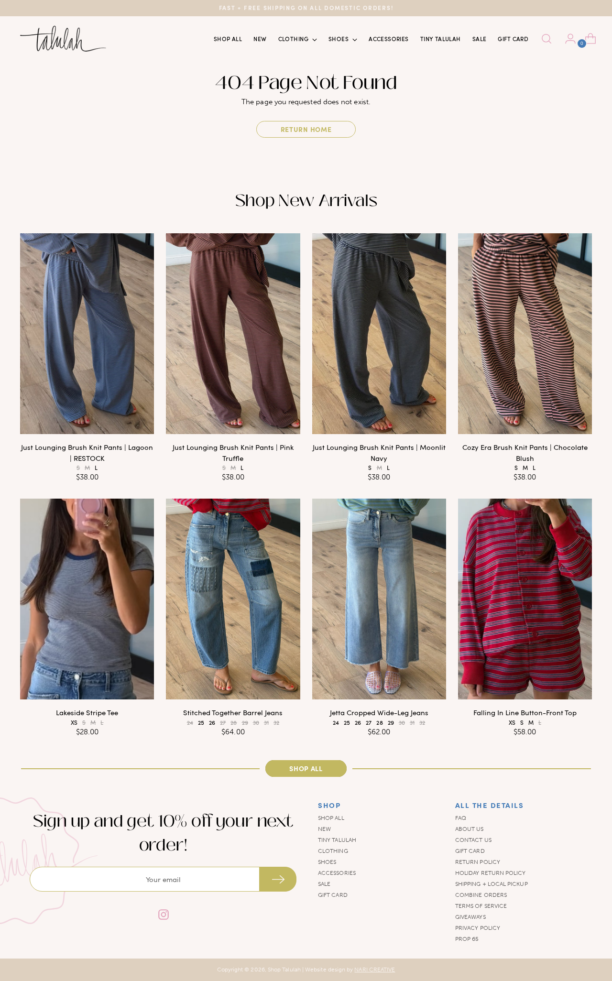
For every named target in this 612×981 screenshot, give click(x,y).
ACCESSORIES (337, 873)
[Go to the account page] (566, 38)
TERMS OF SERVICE (481, 906)
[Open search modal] (546, 38)
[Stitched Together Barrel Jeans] (233, 599)
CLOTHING (333, 851)
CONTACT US (473, 840)
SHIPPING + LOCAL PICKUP (491, 884)
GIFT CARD (333, 895)
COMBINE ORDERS (481, 895)
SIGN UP (277, 879)
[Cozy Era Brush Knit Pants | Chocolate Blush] (525, 333)
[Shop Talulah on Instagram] (163, 915)
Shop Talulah (284, 969)
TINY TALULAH (337, 840)
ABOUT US (469, 829)
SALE (324, 884)
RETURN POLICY (477, 862)
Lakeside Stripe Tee (87, 712)
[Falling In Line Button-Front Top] (525, 599)
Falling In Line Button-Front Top (525, 712)
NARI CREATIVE (374, 969)
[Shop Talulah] (63, 39)
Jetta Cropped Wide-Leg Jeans (379, 712)
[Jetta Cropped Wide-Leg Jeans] (379, 599)
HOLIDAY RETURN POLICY (490, 873)
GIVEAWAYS (470, 917)
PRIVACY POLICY (477, 928)
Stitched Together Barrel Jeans (233, 712)
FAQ (460, 818)
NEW (324, 829)
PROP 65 (467, 939)
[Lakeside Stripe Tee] (87, 599)
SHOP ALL (331, 818)
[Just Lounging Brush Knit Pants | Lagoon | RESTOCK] (87, 333)
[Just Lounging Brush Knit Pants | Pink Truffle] (233, 333)
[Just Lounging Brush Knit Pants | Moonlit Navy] (379, 333)
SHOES (327, 862)
